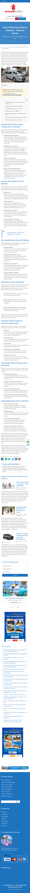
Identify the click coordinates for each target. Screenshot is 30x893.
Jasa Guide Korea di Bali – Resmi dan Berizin (14, 669)
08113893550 (17, 16)
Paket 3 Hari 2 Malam (6, 784)
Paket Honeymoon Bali (7, 793)
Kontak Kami (22, 18)
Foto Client (4, 825)
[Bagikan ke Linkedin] (16, 459)
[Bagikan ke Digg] (13, 459)
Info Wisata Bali (22, 489)
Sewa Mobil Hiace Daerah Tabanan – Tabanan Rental (15, 30)
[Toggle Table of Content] (25, 100)
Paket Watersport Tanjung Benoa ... (15, 598)
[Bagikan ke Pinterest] (19, 459)
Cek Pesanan (4, 821)
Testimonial (4, 823)
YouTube (14, 850)
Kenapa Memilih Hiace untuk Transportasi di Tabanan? (15, 103)
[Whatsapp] (28, 442)
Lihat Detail (16, 588)
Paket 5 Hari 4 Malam (6, 789)
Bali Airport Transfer (6, 796)
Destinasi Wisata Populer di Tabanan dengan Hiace (16, 114)
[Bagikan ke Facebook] (2, 459)
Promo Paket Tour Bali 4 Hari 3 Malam (12, 94)
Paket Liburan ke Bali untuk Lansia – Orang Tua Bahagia (22, 483)
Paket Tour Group (5, 791)
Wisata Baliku (14, 464)
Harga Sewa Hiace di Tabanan (12, 111)
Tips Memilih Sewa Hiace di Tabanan (14, 108)
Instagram (9, 850)
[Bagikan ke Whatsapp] (6, 459)
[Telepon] (28, 445)
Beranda (3, 812)
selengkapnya (4, 502)
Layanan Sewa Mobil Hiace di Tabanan (14, 106)
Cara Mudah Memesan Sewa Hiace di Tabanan (16, 117)
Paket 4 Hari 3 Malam (6, 787)
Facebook (3, 850)
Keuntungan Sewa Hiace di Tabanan (14, 119)
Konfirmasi (4, 819)
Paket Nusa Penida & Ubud (8, 782)
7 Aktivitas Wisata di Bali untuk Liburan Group (15, 694)
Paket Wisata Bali (5, 780)
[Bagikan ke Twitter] (9, 459)
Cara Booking (4, 816)
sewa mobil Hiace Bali (14, 447)
